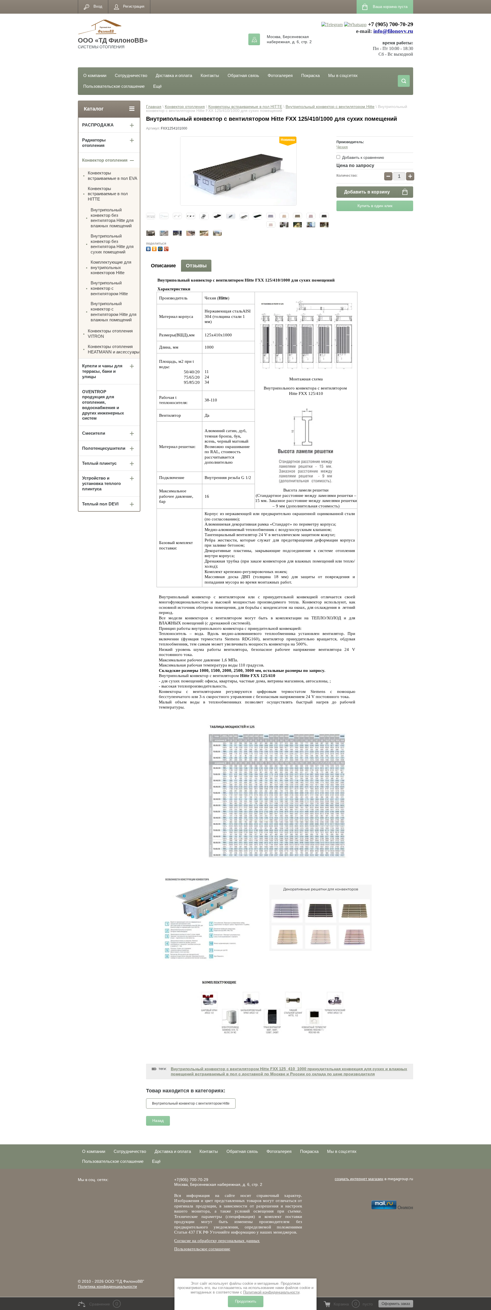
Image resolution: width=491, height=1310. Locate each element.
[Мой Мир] (161, 248)
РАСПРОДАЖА (98, 124)
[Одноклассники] (155, 248)
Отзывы (196, 265)
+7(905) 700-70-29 (191, 1179)
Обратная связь (243, 75)
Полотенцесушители (103, 448)
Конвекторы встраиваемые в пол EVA (112, 175)
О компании (94, 75)
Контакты (210, 75)
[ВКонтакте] (149, 248)
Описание (163, 265)
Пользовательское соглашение (114, 86)
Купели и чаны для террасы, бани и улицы (102, 371)
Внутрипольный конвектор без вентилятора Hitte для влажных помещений (112, 217)
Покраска (310, 75)
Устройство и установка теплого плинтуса (101, 483)
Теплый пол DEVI (100, 503)
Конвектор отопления (185, 106)
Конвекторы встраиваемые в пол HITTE (245, 106)
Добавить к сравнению (362, 157)
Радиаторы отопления (94, 143)
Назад (158, 1120)
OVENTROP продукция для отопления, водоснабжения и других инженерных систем (103, 405)
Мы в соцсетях (343, 75)
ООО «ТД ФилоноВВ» (113, 40)
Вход (97, 6)
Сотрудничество (131, 75)
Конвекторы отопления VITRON (110, 333)
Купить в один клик (374, 205)
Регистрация (133, 6)
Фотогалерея (280, 75)
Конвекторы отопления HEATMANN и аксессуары (114, 349)
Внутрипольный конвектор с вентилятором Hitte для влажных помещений (113, 311)
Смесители (93, 433)
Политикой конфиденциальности (271, 1292)
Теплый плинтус (99, 463)
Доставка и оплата (174, 75)
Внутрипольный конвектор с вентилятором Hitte (330, 106)
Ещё (157, 86)
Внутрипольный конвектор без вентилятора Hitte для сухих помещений (112, 244)
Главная (153, 106)
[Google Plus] (167, 248)
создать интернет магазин (359, 1178)
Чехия (342, 147)
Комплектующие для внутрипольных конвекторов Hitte (111, 267)
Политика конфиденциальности (107, 1286)
